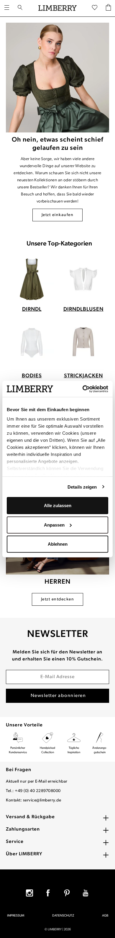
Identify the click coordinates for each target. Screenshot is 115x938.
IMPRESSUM (15, 915)
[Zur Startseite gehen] (57, 8)
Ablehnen (58, 544)
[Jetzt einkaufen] (57, 77)
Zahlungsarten (23, 829)
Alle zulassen (57, 505)
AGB (105, 915)
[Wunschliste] (95, 8)
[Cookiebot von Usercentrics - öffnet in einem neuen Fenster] (82, 389)
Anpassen (54, 524)
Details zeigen (82, 486)
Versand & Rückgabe (30, 817)
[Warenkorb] (108, 8)
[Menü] (7, 8)
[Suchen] (20, 8)
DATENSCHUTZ (63, 915)
